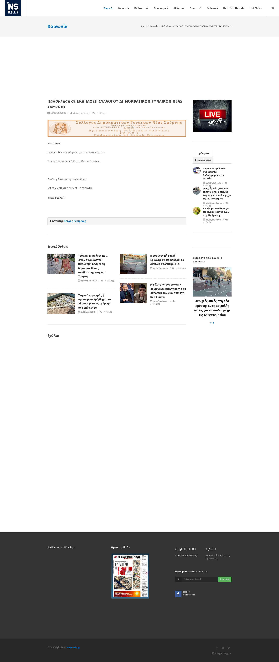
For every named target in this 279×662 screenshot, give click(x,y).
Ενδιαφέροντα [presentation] (203, 160)
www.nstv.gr (73, 647)
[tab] (203, 153)
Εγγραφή (224, 579)
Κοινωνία (57, 26)
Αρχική (144, 26)
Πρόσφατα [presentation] (204, 153)
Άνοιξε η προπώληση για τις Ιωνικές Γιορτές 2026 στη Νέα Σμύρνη (216, 212)
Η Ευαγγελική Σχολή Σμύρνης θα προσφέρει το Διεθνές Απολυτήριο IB (167, 260)
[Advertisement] (139, 61)
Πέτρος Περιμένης (80, 113)
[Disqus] (116, 387)
